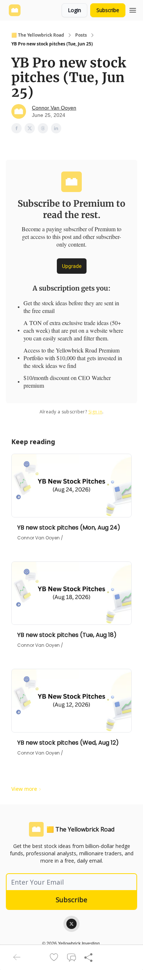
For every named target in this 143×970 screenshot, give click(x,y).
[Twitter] (71, 924)
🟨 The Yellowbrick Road (37, 35)
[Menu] (132, 9)
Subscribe (107, 10)
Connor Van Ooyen (54, 108)
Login (74, 10)
